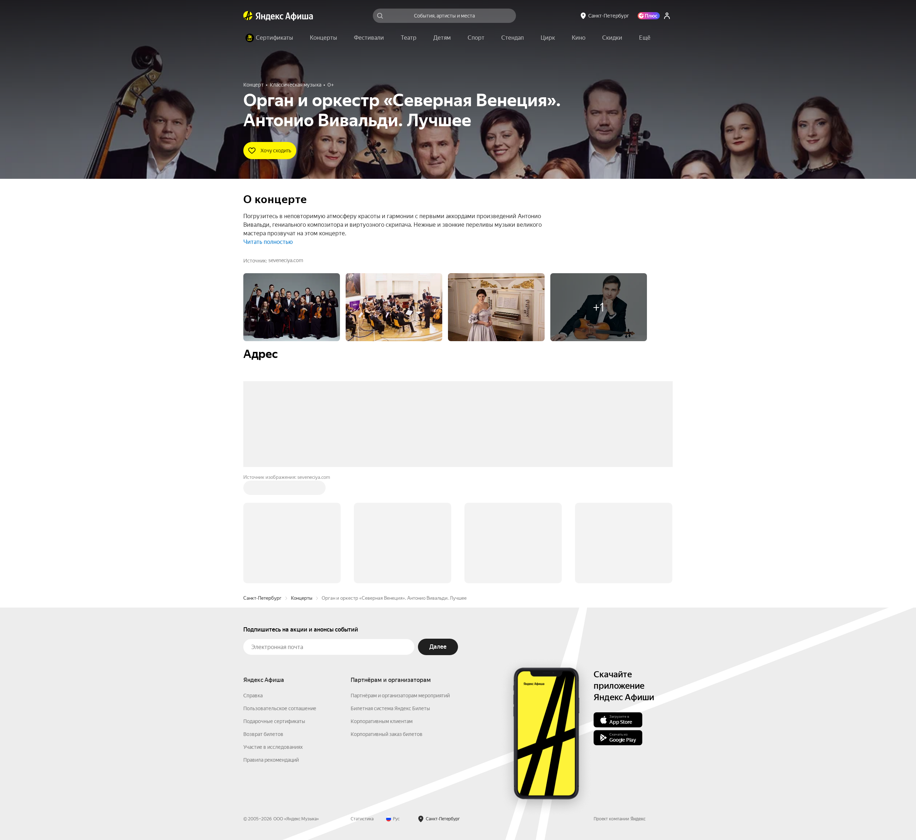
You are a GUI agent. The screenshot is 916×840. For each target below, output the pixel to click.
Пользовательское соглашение (279, 600)
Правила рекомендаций (271, 651)
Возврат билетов (263, 626)
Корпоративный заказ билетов (387, 626)
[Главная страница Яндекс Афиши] (248, 15)
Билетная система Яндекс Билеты (390, 600)
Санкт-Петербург (262, 489)
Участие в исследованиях (273, 639)
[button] (644, 37)
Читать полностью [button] (268, 242)
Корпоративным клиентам (382, 613)
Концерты (301, 489)
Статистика (362, 710)
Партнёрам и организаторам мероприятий (400, 587)
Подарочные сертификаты (274, 613)
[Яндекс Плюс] (649, 15)
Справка (253, 587)
